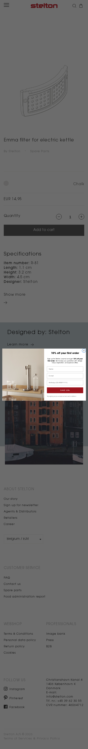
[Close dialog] (84, 351)
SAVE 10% (65, 390)
